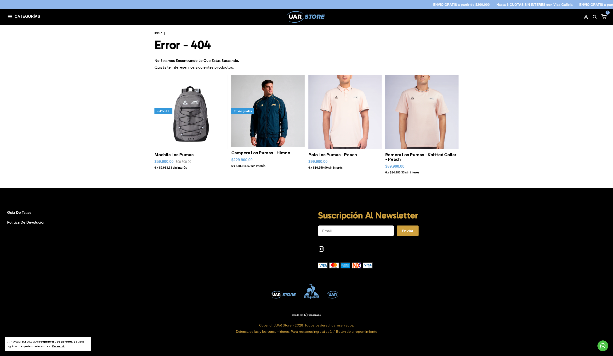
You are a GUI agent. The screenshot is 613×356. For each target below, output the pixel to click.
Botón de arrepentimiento (356, 331)
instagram (321, 249)
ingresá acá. (322, 331)
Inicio (158, 33)
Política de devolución (26, 222)
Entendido (58, 346)
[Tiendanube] (307, 315)
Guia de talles (19, 212)
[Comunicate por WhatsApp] (602, 345)
